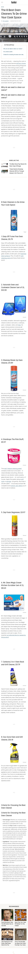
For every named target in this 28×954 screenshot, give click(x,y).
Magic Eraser (13, 825)
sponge (8, 481)
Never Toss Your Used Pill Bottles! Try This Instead (20, 924)
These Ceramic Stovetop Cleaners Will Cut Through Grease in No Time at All (16, 171)
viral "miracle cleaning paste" (13, 468)
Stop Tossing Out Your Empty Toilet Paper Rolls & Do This (7, 943)
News (2, 7)
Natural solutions (19, 849)
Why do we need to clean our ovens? (12, 49)
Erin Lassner (6, 21)
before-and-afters (16, 486)
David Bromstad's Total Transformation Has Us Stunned (7, 924)
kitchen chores (21, 63)
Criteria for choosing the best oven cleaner (14, 54)
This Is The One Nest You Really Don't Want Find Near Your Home (20, 943)
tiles (19, 325)
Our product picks (7, 51)
